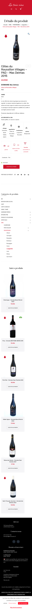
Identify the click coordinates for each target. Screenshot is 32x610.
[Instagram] (18, 541)
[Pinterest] (21, 175)
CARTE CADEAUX (5, 207)
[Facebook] (15, 175)
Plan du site (6, 580)
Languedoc (24, 24)
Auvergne (9, 235)
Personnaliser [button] (12, 603)
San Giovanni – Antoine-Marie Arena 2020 (27, 66)
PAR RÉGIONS (16, 24)
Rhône (8, 254)
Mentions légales (8, 577)
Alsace (8, 233)
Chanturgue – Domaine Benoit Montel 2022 (12, 300)
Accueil (5, 24)
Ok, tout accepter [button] (23, 603)
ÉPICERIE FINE (4, 214)
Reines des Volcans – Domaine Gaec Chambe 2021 (13, 461)
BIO (2, 199)
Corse (8, 246)
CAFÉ (2, 204)
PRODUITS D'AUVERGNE (7, 217)
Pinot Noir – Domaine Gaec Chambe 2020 (12, 380)
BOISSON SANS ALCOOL (7, 201)
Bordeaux (9, 241)
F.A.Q (5, 571)
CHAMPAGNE (7, 225)
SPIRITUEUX (4, 220)
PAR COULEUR (7, 227)
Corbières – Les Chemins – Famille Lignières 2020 (30, 66)
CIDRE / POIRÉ (4, 209)
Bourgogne (9, 243)
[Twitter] (18, 175)
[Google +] (25, 175)
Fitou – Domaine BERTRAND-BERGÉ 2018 (12, 341)
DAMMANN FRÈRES (5, 212)
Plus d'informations (16, 607)
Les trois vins (7, 570)
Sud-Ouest (9, 256)
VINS (10, 24)
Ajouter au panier (11, 166)
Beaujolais (9, 238)
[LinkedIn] (28, 175)
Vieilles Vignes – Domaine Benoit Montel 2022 (13, 420)
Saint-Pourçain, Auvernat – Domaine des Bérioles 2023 (13, 501)
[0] (20, 9)
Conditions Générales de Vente (11, 574)
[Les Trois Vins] (16, 4)
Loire (8, 251)
